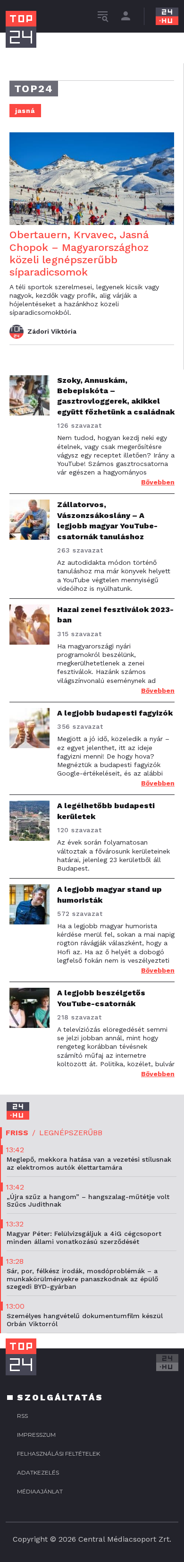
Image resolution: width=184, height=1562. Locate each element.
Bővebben (158, 482)
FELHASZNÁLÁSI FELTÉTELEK (58, 1453)
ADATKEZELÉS (38, 1472)
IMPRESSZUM (36, 1434)
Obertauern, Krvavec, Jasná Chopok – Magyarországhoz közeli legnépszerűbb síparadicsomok (79, 253)
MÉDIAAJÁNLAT (40, 1491)
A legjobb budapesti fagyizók (115, 712)
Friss (17, 1132)
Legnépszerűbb (70, 1132)
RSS (22, 1415)
